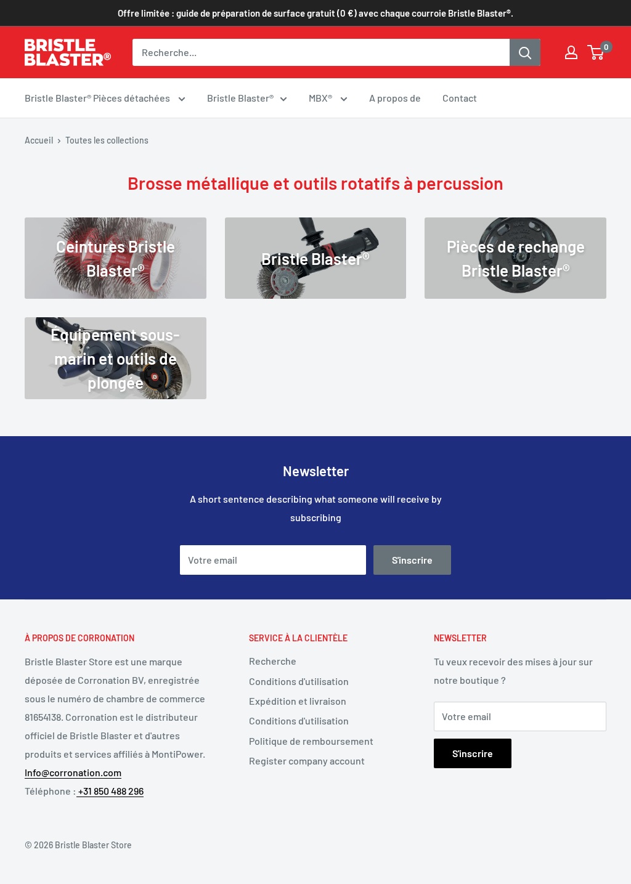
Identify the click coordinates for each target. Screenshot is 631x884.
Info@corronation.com (73, 772)
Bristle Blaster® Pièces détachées (98, 97)
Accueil (39, 140)
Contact (459, 97)
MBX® (321, 97)
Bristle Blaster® (240, 97)
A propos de (395, 97)
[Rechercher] (525, 52)
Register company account (307, 760)
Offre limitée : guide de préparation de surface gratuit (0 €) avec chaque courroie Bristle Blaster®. (315, 12)
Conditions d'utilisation (299, 681)
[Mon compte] (571, 52)
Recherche (272, 661)
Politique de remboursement (311, 741)
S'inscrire (412, 560)
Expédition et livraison (297, 701)
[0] (596, 52)
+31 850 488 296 (110, 791)
